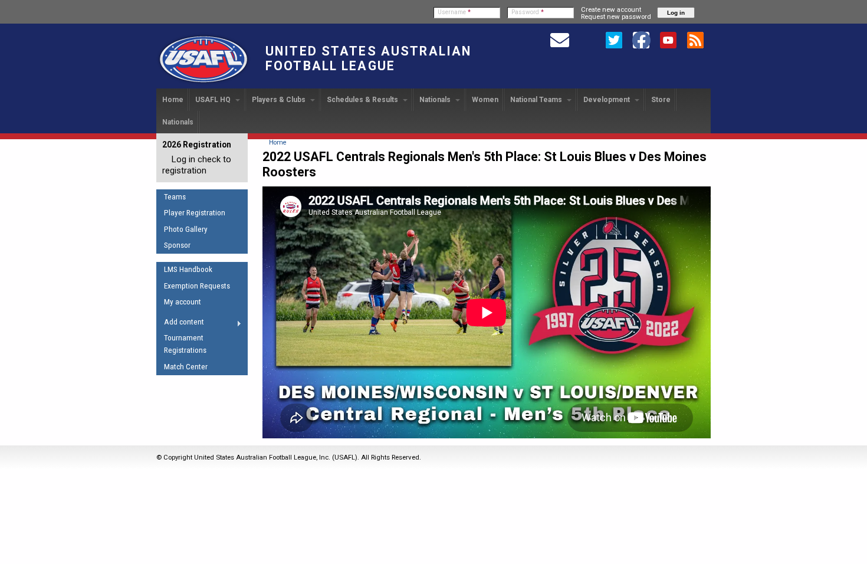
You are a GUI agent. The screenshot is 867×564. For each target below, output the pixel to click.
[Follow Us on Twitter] (614, 39)
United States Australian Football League (368, 58)
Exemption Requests (197, 285)
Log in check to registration (196, 165)
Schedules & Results (363, 100)
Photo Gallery (186, 229)
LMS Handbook (188, 269)
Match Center (186, 366)
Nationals (435, 100)
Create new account (611, 9)
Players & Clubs (279, 100)
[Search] (587, 39)
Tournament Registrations (185, 344)
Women (485, 100)
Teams (175, 196)
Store (661, 100)
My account (182, 301)
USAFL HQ (213, 100)
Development (607, 100)
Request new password (616, 16)
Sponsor (177, 245)
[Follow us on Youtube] (668, 39)
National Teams (537, 100)
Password (527, 12)
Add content (180, 323)
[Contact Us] (560, 39)
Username (454, 12)
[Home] (203, 83)
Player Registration (194, 212)
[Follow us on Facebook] (641, 39)
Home (172, 100)
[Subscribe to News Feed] (695, 39)
